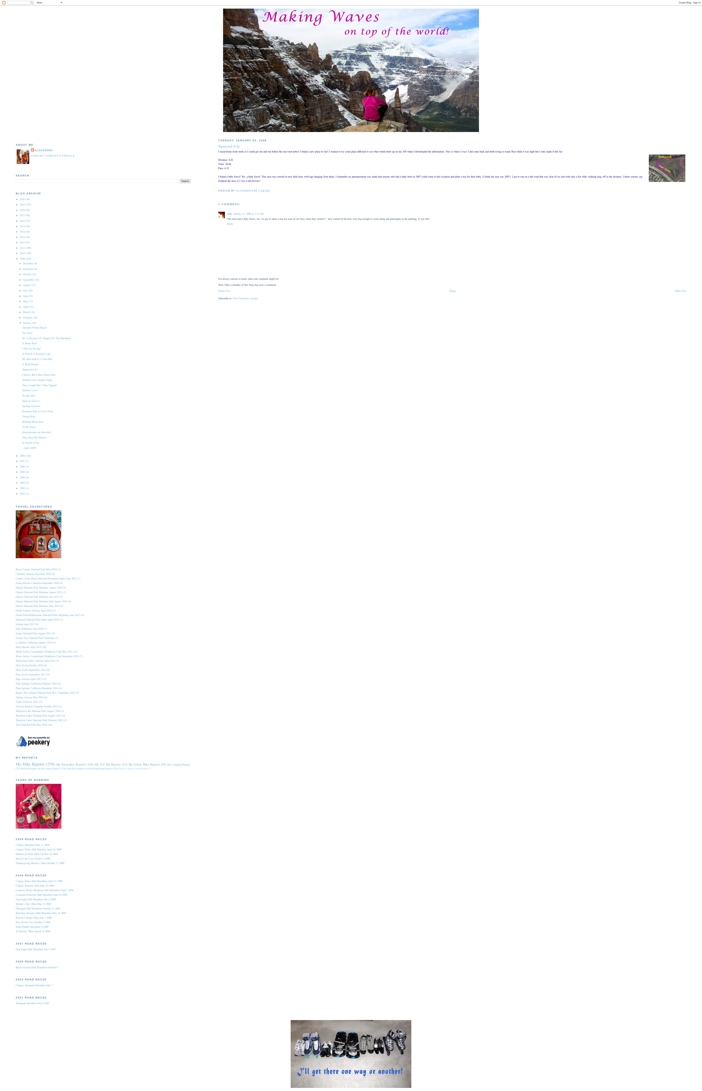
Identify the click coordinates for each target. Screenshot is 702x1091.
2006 (23, 466)
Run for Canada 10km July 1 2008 (34, 917)
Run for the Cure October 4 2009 (33, 858)
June (26, 296)
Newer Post (224, 291)
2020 (23, 199)
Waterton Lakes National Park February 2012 (39, 720)
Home (453, 291)
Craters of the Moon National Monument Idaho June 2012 (46, 578)
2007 (23, 461)
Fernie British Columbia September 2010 (37, 583)
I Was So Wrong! (31, 348)
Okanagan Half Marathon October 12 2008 (38, 908)
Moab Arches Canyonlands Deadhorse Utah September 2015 (47, 656)
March (27, 312)
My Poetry (120, 768)
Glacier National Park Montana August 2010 (39, 587)
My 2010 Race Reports (73, 768)
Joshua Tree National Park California (35, 638)
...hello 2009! (29, 448)
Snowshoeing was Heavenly (36, 432)
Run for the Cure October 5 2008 (33, 922)
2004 (23, 477)
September (29, 279)
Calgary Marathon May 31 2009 (32, 845)
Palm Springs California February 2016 (36, 683)
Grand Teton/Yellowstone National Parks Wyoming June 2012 (48, 615)
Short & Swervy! (31, 401)
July (25, 290)
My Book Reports (29, 768)
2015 (23, 226)
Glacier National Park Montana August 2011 (39, 592)
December (28, 263)
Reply (230, 223)
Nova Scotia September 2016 (31, 670)
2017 (23, 215)
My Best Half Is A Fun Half (37, 359)
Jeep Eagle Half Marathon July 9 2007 (36, 949)
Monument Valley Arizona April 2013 (35, 660)
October (27, 274)
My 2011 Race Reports (138, 768)
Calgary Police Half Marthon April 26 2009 (38, 849)
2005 (23, 472)
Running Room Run (32, 421)
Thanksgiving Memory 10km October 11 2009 (40, 863)
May (26, 301)
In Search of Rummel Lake (36, 353)
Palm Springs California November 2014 (37, 688)
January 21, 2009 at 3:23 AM (248, 213)
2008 (23, 455)
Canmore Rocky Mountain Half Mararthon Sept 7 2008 (44, 890)
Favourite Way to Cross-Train (37, 411)
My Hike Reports (30, 764)
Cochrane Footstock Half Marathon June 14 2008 (41, 894)
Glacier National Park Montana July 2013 (37, 596)
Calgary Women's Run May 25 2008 (35, 885)
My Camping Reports (178, 764)
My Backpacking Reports (100, 768)
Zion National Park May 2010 (31, 724)
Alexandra (44, 150)
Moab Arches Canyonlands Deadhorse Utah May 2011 (44, 651)
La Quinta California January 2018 (34, 642)
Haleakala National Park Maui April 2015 (37, 619)
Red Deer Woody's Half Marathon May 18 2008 (41, 913)
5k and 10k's (28, 395)
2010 (23, 253)
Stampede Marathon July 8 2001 (33, 1003)
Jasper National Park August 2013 (33, 633)
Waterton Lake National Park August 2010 (38, 711)
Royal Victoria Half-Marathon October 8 (37, 967)
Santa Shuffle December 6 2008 (32, 926)
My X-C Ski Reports (108, 764)
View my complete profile (53, 155)
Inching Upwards (31, 406)
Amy (229, 214)
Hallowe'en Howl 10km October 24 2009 (37, 854)
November (28, 269)
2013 (23, 237)
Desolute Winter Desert (34, 327)
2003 (23, 482)
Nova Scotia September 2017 (31, 674)
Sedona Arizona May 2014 (30, 697)
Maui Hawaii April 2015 (28, 647)
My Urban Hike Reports (144, 764)
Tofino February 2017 (27, 702)
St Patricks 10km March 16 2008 (33, 931)
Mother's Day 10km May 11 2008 (33, 904)
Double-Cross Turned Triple (37, 380)
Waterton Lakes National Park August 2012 (38, 715)
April (26, 306)
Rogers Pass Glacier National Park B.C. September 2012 (45, 692)
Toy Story (27, 333)
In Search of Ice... (31, 442)
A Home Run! (29, 343)
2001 (23, 493)
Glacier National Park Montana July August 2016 (41, 601)
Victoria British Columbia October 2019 (37, 706)
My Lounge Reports (50, 768)
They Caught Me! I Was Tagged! (39, 385)
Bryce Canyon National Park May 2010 (36, 569)
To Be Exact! (29, 427)
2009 (23, 258)
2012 (23, 242)
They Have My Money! (34, 437)
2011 (23, 248)
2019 (23, 204)
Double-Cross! (30, 390)
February (28, 317)
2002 (23, 488)
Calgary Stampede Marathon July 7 (34, 985)
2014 (23, 231)
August (27, 285)
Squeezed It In (29, 369)
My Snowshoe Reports (71, 764)
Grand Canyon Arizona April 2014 (34, 610)
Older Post (680, 291)
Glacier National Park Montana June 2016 (37, 606)
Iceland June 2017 (25, 624)
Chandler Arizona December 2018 (33, 574)
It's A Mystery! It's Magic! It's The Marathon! (46, 338)
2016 (23, 221)
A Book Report (30, 364)
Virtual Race (28, 416)
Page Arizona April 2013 (29, 679)
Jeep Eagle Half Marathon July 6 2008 (36, 899)
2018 (23, 210)
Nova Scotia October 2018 (29, 665)
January (27, 323)
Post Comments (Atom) (245, 298)
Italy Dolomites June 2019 (29, 628)
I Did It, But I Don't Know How (39, 374)
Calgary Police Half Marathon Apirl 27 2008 (39, 881)
